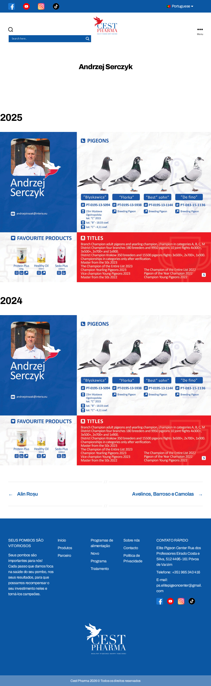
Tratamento (100, 569)
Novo (95, 553)
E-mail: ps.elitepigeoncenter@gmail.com (179, 585)
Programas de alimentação (102, 543)
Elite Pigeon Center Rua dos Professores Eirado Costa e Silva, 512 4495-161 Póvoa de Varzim (178, 556)
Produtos (65, 548)
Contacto (130, 548)
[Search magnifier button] (87, 38)
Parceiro (64, 555)
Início (62, 540)
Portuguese (180, 6)
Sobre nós (131, 540)
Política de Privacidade (132, 558)
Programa (99, 561)
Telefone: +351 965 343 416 (178, 572)
